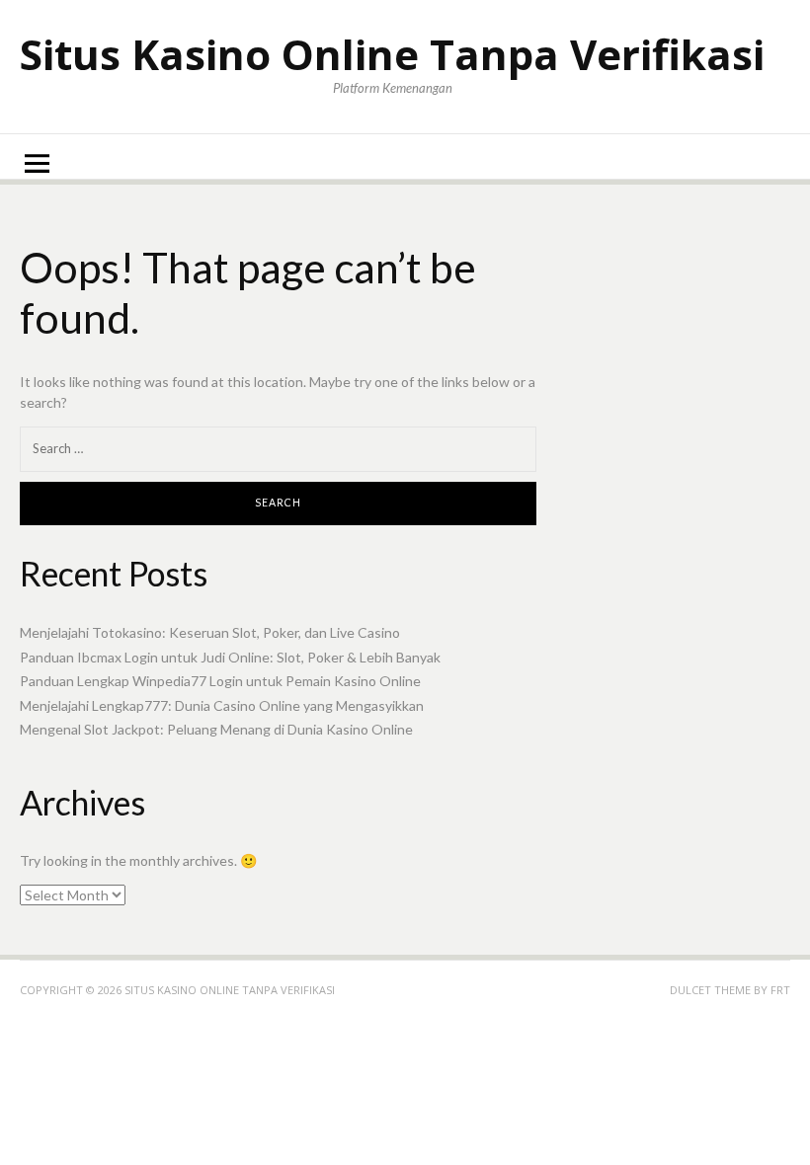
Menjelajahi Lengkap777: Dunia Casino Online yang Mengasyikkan (222, 705)
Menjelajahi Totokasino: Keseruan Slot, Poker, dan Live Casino (210, 632)
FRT (780, 989)
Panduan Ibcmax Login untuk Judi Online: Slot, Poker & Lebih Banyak (230, 657)
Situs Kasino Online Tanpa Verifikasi (392, 54)
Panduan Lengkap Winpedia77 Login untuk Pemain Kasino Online (220, 680)
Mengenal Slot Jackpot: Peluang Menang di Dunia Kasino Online (216, 729)
